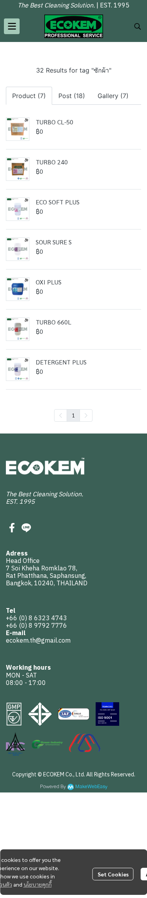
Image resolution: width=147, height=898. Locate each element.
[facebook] (12, 527)
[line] (26, 527)
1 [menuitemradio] (73, 415)
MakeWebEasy (91, 787)
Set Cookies (113, 874)
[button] (137, 26)
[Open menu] (12, 26)
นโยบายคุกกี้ (38, 884)
